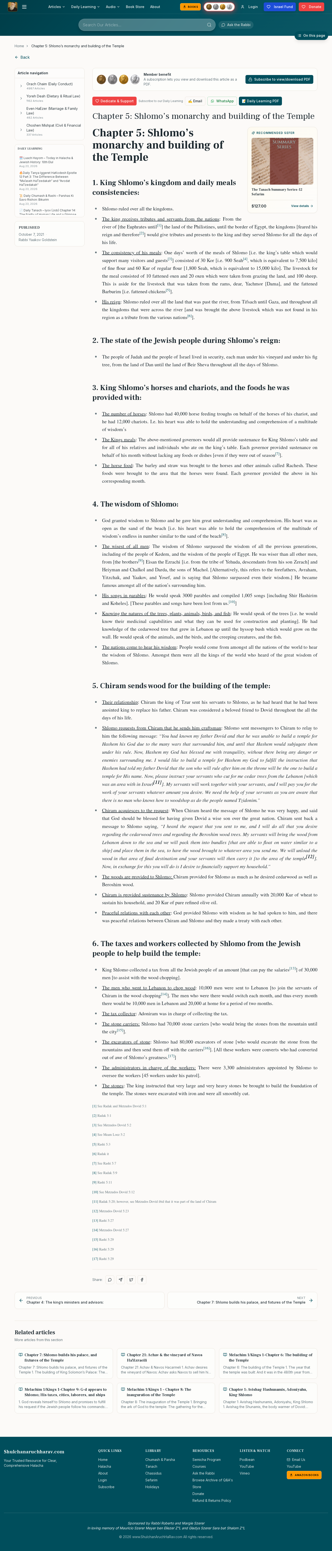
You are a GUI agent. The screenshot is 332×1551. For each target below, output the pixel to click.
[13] (95, 1220)
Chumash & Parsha (160, 1459)
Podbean (247, 1459)
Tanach (151, 1466)
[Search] (209, 24)
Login (102, 1480)
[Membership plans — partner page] (219, 6)
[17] (95, 1258)
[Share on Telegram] (120, 1279)
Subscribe (106, 1487)
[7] (94, 1163)
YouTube (247, 1466)
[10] (95, 1192)
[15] (95, 1239)
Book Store (135, 7)
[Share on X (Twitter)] (131, 1279)
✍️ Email (195, 101)
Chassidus (153, 1473)
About (155, 7)
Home (19, 46)
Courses (199, 1466)
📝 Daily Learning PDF (260, 101)
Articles (54, 7)
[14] (95, 1230)
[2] (94, 1115)
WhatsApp (225, 101)
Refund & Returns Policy (211, 1500)
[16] (95, 1249)
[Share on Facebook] (142, 1279)
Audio (111, 7)
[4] (94, 1134)
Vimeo (245, 1473)
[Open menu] (24, 7)
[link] (77, 46)
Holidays (152, 1487)
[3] (94, 1125)
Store (196, 1487)
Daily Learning (83, 7)
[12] (95, 1211)
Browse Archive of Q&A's (212, 1480)
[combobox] (147, 25)
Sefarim (151, 1480)
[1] (94, 1106)
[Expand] (21, 86)
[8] (94, 1172)
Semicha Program (206, 1459)
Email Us (298, 1459)
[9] (94, 1182)
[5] (94, 1144)
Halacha (104, 1466)
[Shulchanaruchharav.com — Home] (12, 7)
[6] (94, 1153)
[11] (95, 1201)
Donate (198, 1494)
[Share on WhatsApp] (109, 1279)
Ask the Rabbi (203, 1473)
